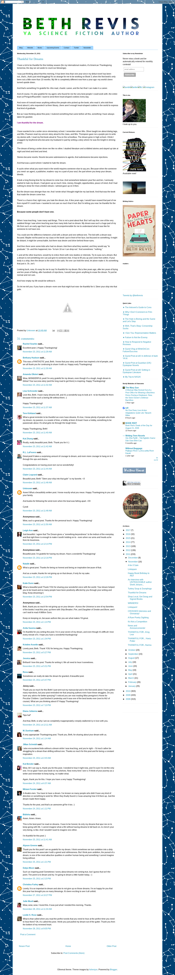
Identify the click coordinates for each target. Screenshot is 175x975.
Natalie (26, 564)
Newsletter (87, 48)
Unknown (27, 488)
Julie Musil (28, 901)
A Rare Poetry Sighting (138, 617)
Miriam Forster (30, 789)
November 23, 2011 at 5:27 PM (37, 652)
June (130, 666)
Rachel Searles (30, 344)
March (131, 678)
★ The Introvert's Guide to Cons (137, 307)
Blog (21, 48)
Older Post (111, 946)
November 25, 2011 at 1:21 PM (37, 862)
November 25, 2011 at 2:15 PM (37, 879)
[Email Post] (53, 330)
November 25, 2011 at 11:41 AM (37, 839)
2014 (128, 542)
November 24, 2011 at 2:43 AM (37, 758)
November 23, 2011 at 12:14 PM (37, 544)
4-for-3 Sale (133, 565)
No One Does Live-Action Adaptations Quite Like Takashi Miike (138, 412)
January (132, 686)
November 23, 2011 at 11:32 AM (37, 385)
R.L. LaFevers (29, 452)
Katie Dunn (28, 583)
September (133, 654)
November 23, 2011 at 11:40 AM (37, 433)
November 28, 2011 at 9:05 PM (37, 928)
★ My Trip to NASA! (132, 377)
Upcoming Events (53, 48)
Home (68, 946)
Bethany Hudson (31, 358)
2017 (128, 530)
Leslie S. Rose (30, 915)
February (132, 682)
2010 (128, 691)
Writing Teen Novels (135, 436)
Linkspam (132, 569)
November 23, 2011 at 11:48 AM (37, 482)
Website (30, 48)
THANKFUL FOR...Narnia (139, 645)
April (130, 674)
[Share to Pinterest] (68, 330)
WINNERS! (133, 603)
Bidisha (26, 814)
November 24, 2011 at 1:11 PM (37, 809)
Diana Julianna (30, 711)
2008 (128, 699)
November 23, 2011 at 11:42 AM (37, 446)
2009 (128, 695)
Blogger (113, 969)
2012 (128, 550)
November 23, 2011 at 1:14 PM (37, 622)
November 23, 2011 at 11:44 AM (37, 469)
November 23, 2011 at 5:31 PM (37, 666)
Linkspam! (132, 607)
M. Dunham (28, 731)
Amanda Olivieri (30, 374)
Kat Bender (28, 764)
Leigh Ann (28, 530)
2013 (128, 546)
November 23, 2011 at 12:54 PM (37, 597)
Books (40, 48)
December (133, 558)
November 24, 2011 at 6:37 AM (37, 783)
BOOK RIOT (131, 423)
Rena (25, 672)
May (130, 670)
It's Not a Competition (137, 622)
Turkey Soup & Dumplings (140, 589)
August (131, 658)
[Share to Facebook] (65, 330)
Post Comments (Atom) (73, 953)
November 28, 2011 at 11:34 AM (37, 909)
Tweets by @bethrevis (133, 295)
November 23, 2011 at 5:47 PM (37, 680)
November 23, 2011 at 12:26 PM (37, 577)
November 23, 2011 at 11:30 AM (37, 368)
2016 (128, 534)
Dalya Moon (28, 868)
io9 (126, 408)
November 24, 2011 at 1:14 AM (37, 738)
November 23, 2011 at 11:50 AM (37, 524)
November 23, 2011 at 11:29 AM (37, 352)
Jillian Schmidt (30, 744)
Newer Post (24, 946)
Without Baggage (133, 448)
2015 (128, 538)
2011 (128, 554)
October (132, 650)
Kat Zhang (28, 439)
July (130, 662)
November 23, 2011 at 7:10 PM (37, 705)
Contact (66, 48)
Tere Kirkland (29, 413)
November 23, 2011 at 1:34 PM (37, 639)
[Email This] (58, 330)
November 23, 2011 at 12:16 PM (37, 558)
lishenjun (93, 969)
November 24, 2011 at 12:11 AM (37, 725)
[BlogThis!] (60, 330)
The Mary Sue (132, 388)
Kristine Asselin (30, 645)
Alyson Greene (30, 845)
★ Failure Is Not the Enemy (135, 337)
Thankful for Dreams (137, 593)
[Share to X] (63, 330)
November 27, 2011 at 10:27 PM (37, 895)
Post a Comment (27, 934)
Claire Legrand (30, 475)
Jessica (26, 658)
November (133, 562)
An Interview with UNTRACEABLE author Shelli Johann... (140, 582)
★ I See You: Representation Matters (139, 333)
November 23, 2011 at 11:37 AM (37, 407)
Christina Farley (30, 884)
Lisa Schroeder (30, 391)
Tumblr (76, 48)
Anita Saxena (29, 628)
